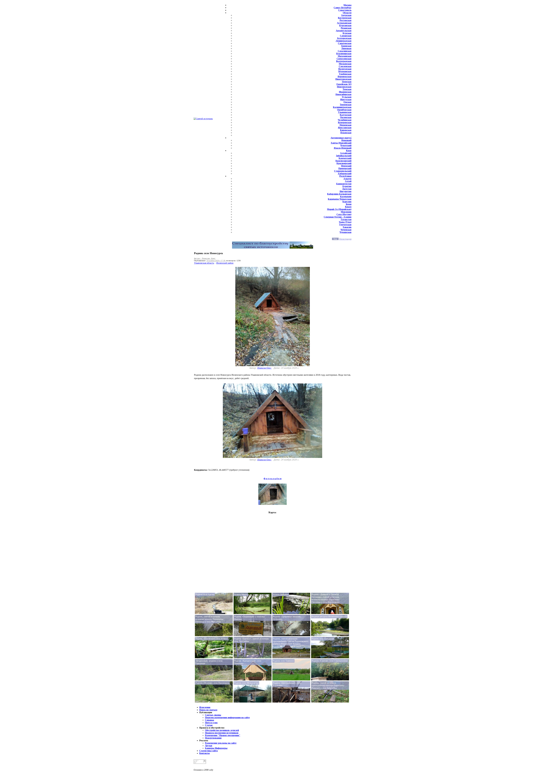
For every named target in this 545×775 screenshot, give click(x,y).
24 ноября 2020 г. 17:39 (216, 261)
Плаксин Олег (264, 368)
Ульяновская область (204, 263)
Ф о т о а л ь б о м (272, 478)
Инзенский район (224, 263)
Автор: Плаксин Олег (205, 258)
